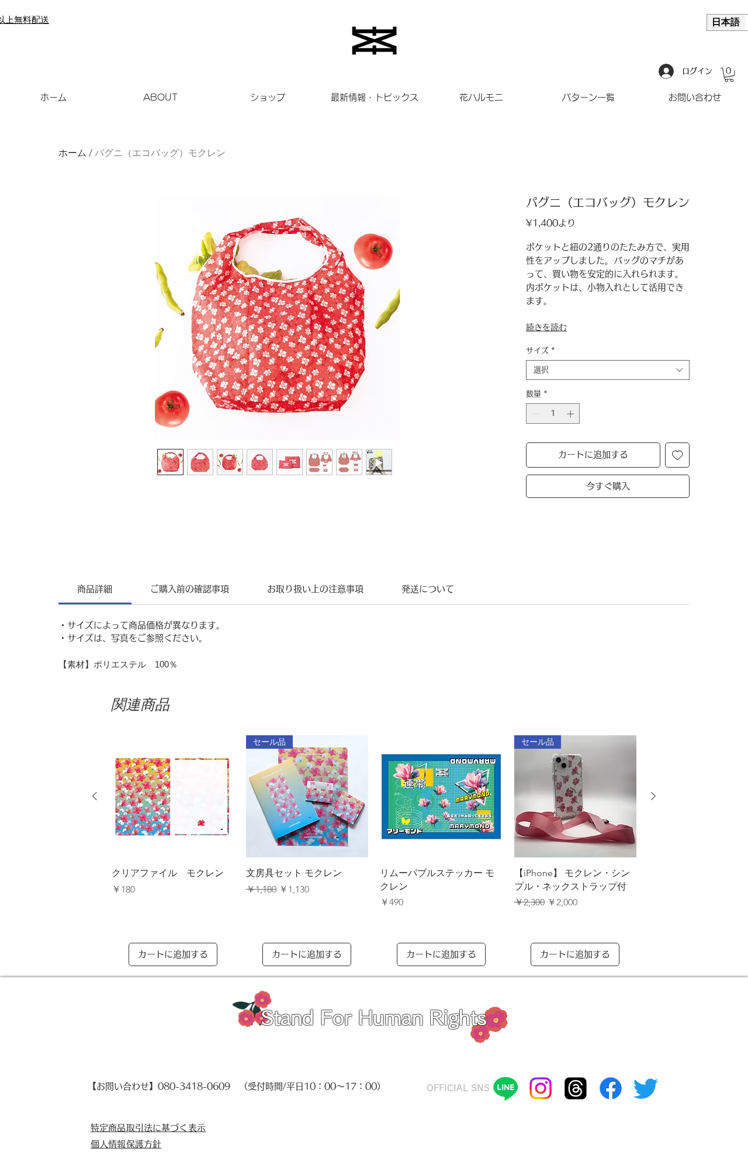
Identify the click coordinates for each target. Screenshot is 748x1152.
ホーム (72, 152)
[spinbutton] (553, 414)
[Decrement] (535, 414)
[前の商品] (95, 796)
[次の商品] (653, 796)
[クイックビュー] (173, 796)
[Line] (505, 1088)
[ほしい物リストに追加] (677, 455)
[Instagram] (540, 1088)
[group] (374, 851)
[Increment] (572, 414)
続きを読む (546, 327)
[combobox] (608, 370)
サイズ (540, 350)
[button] (729, 75)
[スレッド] (575, 1088)
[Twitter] (645, 1088)
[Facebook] (610, 1088)
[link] (94, 588)
